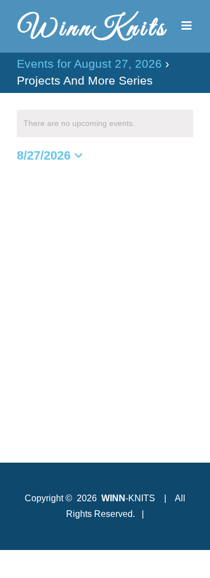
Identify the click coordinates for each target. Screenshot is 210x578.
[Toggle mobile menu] (187, 25)
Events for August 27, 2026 (89, 64)
